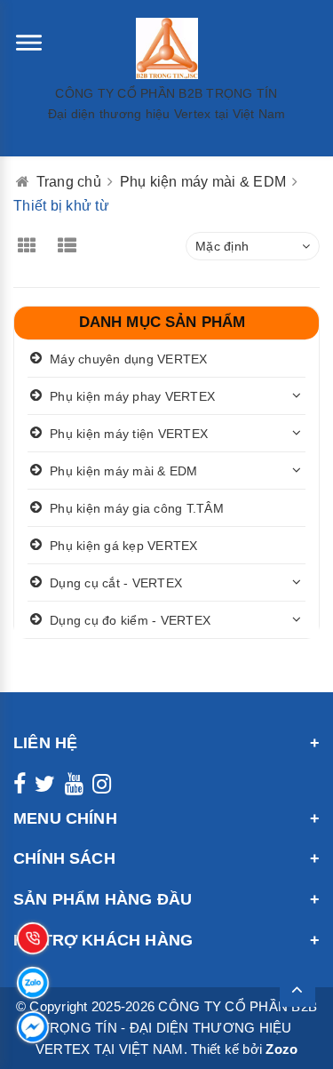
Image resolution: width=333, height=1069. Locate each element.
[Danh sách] (73, 247)
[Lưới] (31, 247)
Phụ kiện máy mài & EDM (124, 471)
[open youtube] (74, 787)
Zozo (281, 1049)
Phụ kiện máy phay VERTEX (132, 396)
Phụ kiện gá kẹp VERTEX (124, 545)
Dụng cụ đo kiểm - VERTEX (130, 620)
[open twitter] (45, 787)
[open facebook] (19, 787)
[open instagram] (101, 787)
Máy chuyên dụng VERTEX (129, 359)
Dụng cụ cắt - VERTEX (116, 583)
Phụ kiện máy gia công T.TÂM (137, 508)
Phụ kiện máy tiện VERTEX (129, 434)
